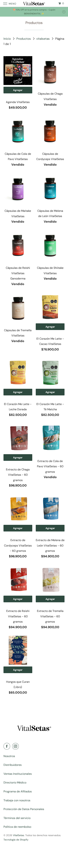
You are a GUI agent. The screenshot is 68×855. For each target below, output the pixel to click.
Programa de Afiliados (17, 791)
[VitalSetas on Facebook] (7, 746)
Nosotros (9, 756)
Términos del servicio (17, 818)
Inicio (7, 39)
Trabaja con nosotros (16, 800)
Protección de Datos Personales (23, 809)
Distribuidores (12, 765)
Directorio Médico (14, 782)
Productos (24, 39)
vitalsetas (43, 39)
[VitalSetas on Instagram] (16, 746)
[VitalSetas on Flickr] (21, 746)
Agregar (17, 90)
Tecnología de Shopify (15, 839)
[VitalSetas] (34, 3)
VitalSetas (18, 835)
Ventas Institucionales (17, 774)
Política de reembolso (17, 827)
